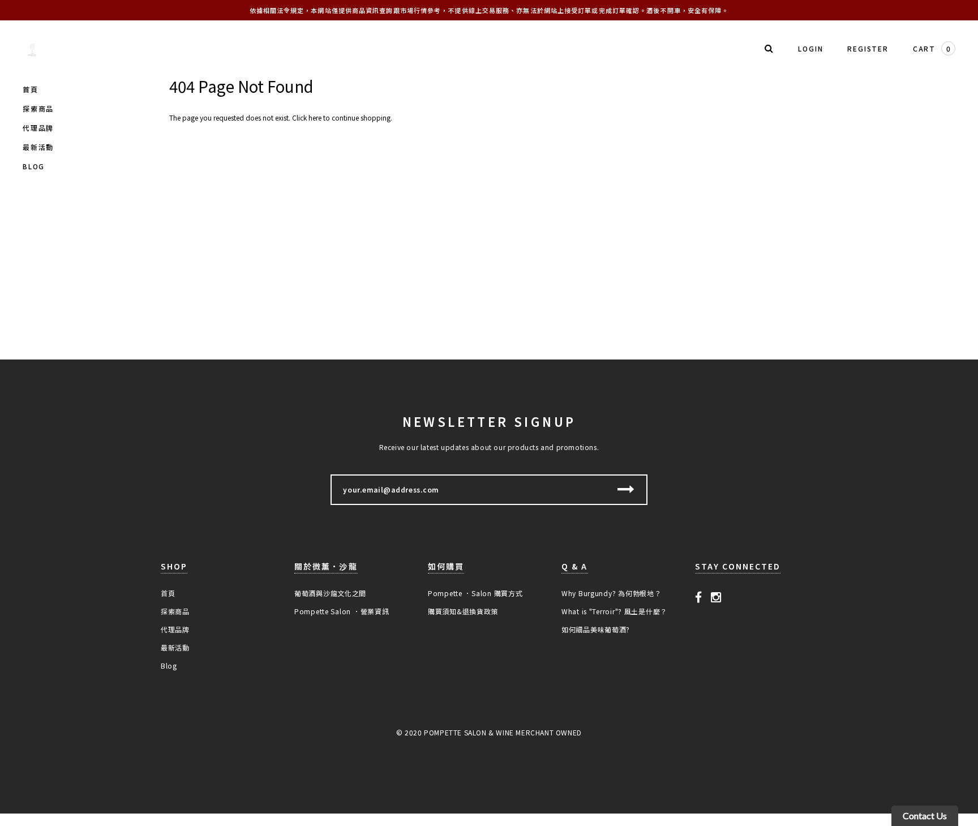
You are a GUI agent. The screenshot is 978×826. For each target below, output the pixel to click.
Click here (307, 117)
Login (810, 48)
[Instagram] (716, 596)
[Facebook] (698, 596)
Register (867, 48)
